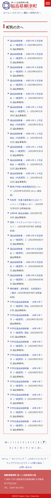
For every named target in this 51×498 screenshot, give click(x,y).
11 (27, 448)
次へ (39, 448)
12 (32, 448)
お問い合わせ (25, 467)
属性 (26, 12)
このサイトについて (36, 458)
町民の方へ (35, 12)
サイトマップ (18, 458)
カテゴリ (16, 12)
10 (21, 448)
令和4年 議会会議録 (19, 213)
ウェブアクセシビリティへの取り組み (24, 463)
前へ (7, 442)
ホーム (6, 12)
